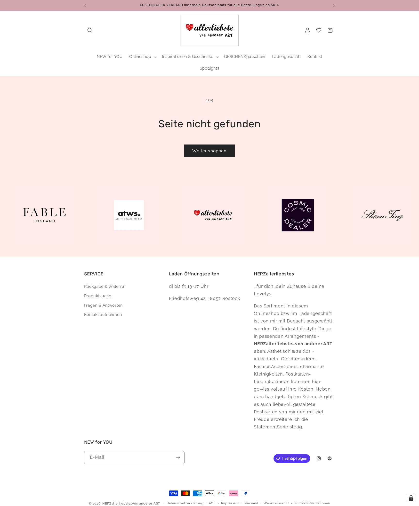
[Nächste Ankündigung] (334, 5)
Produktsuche (97, 296)
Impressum (230, 503)
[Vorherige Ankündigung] (85, 5)
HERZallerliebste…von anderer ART (131, 503)
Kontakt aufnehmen (103, 315)
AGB (212, 503)
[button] (90, 30)
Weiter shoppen (209, 150)
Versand (251, 503)
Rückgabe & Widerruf (105, 286)
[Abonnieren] (178, 457)
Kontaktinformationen (312, 503)
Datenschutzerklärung (185, 503)
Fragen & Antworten (103, 305)
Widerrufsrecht (276, 503)
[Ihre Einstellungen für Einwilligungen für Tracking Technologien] (411, 498)
